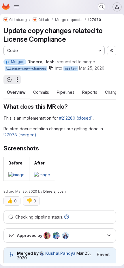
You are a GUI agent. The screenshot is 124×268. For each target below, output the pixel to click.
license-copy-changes (26, 68)
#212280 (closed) (76, 118)
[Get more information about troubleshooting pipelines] (66, 217)
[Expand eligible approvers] (108, 235)
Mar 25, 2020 (91, 68)
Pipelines (65, 92)
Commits (41, 92)
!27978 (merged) (19, 134)
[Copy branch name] (51, 68)
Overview (16, 92)
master (71, 68)
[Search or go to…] (101, 6)
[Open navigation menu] (16, 7)
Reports (89, 92)
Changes (113, 92)
